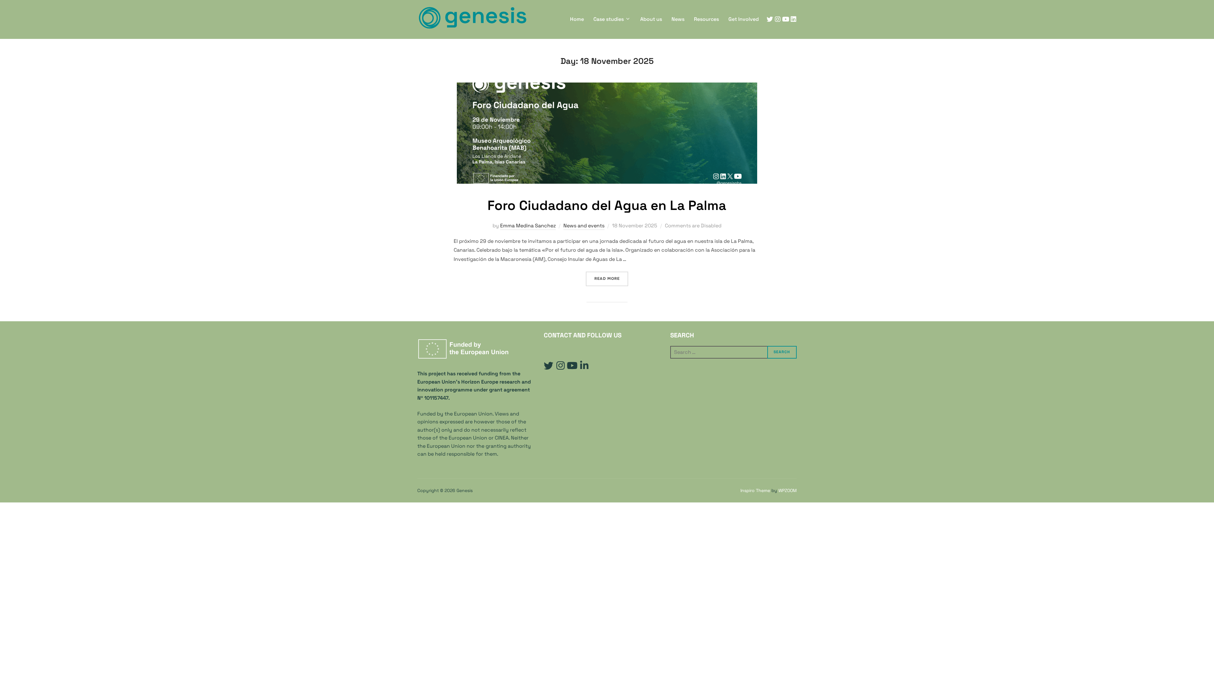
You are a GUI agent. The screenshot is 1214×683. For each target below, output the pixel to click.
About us (651, 19)
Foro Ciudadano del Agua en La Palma (606, 205)
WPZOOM (787, 490)
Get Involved (743, 19)
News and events (583, 225)
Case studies (608, 19)
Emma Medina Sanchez (528, 225)
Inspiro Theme (755, 490)
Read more (611, 278)
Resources (706, 19)
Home (577, 19)
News (677, 19)
